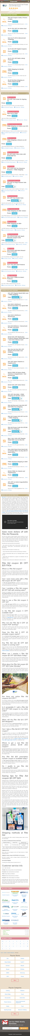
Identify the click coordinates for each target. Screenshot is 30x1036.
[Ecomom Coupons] (6, 892)
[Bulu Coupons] (24, 913)
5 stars (17, 8)
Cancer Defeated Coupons (15, 895)
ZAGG (7, 972)
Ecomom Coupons (5, 894)
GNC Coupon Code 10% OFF (10, 740)
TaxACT (22, 962)
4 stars (15, 8)
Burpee (7, 969)
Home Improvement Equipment (20, 1002)
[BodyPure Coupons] (6, 900)
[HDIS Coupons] (24, 900)
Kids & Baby (8, 994)
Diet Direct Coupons (6, 916)
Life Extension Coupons (6, 923)
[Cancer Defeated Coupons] (15, 892)
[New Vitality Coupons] (15, 920)
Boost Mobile (8, 962)
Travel (22, 994)
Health (5, 952)
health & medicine (5, 650)
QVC (8, 976)
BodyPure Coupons (6, 902)
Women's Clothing (22, 1009)
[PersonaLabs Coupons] (15, 907)
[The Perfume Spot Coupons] (24, 907)
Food (22, 1006)
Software (22, 990)
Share (10, 25)
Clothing (8, 990)
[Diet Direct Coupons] (6, 913)
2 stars (11, 8)
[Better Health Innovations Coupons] (24, 892)
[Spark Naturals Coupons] (15, 913)
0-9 (2, 941)
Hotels (7, 1006)
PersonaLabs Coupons (15, 910)
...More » (26, 24)
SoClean (8, 965)
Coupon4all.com (10, 617)
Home (2, 952)
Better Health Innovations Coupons (24, 895)
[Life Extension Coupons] (6, 920)
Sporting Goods (7, 1009)
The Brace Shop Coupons (15, 903)
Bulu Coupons (24, 916)
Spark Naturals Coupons (15, 917)
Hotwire (22, 958)
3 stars (13, 8)
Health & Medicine (6, 930)
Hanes (22, 976)
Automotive (22, 997)
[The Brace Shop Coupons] (15, 900)
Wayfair (22, 965)
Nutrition (4, 931)
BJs (8, 958)
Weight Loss (5, 933)
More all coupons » (7, 107)
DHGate (22, 969)
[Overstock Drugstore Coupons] (6, 907)
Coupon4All (13, 1)
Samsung (22, 972)
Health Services (6, 934)
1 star (10, 8)
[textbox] (10, 1028)
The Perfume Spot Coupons (24, 910)
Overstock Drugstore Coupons (6, 910)
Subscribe (24, 1028)
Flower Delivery (7, 1002)
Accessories (8, 997)
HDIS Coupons (24, 902)
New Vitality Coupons (15, 923)
